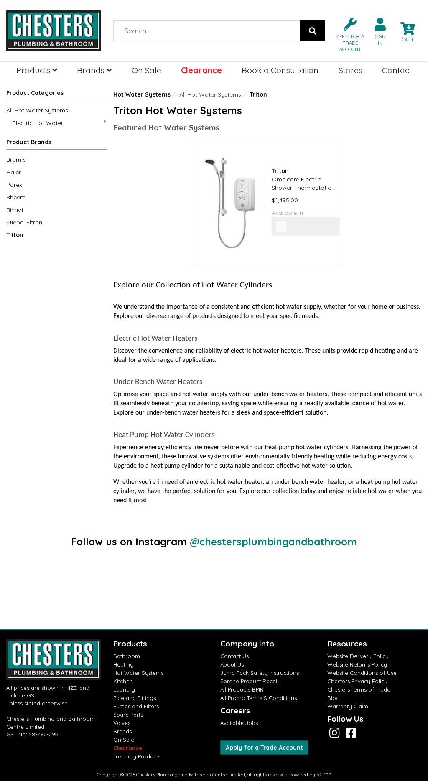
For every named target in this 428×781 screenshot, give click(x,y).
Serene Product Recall (249, 681)
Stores (350, 70)
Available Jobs (239, 723)
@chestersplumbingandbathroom (273, 541)
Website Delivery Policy (358, 656)
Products (34, 70)
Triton (14, 235)
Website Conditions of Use (362, 672)
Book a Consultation (280, 70)
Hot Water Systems (142, 94)
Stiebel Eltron (24, 222)
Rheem (15, 197)
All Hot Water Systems (37, 110)
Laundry (124, 689)
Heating (123, 664)
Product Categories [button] (35, 93)
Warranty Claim (347, 706)
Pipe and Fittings (134, 698)
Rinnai (14, 210)
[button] (347, 34)
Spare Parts (128, 714)
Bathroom (126, 656)
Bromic (16, 159)
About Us (232, 664)
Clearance (201, 70)
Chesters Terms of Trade (358, 689)
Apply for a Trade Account (264, 747)
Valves (121, 723)
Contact (397, 70)
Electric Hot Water (38, 123)
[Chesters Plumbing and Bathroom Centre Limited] (53, 30)
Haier (13, 172)
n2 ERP (323, 775)
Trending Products (136, 756)
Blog (333, 698)
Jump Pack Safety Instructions (259, 672)
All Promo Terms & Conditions (258, 698)
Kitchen (123, 681)
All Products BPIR (242, 689)
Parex (14, 184)
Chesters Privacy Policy (357, 681)
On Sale (146, 70)
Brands (92, 70)
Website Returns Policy (357, 664)
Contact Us (234, 656)
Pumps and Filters (136, 706)
